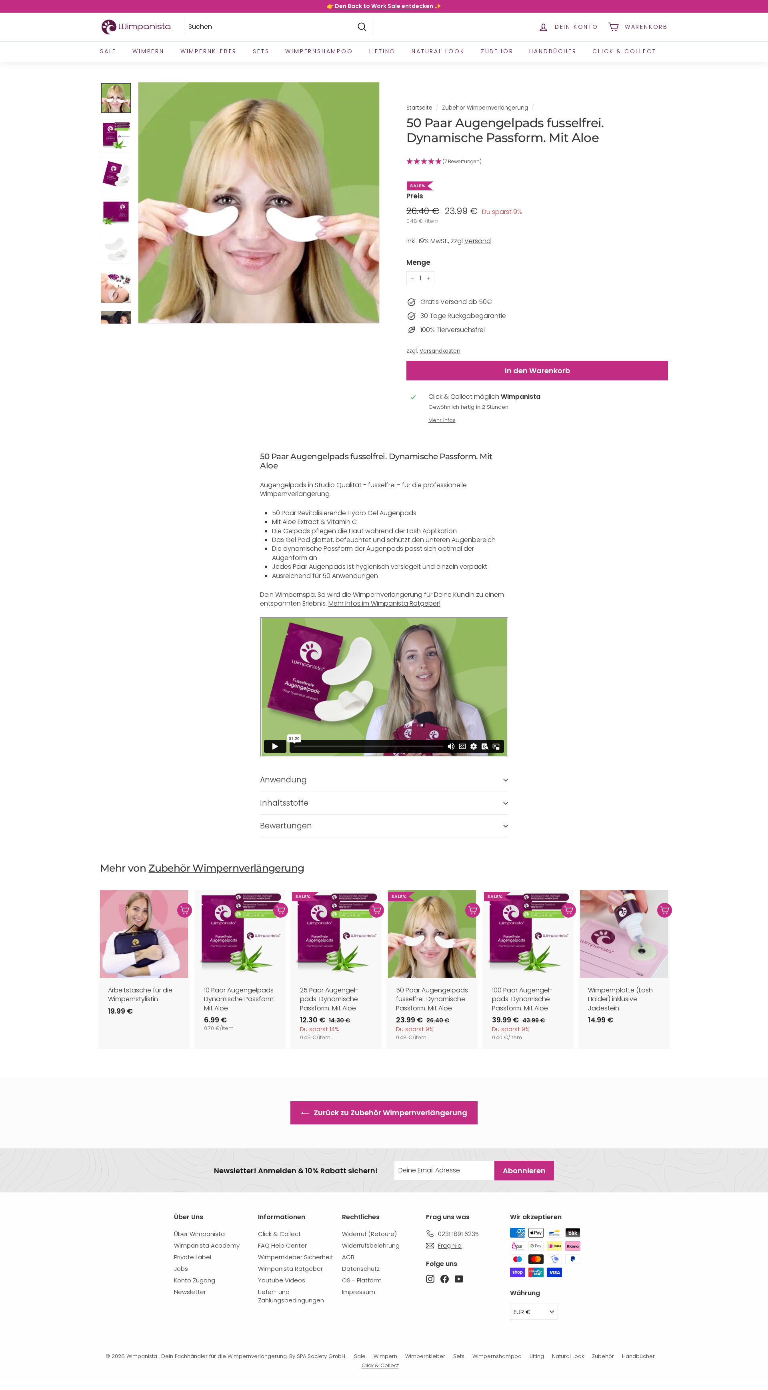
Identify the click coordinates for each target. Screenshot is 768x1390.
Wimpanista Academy (207, 1245)
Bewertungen (286, 825)
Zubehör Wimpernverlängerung (485, 108)
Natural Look (438, 51)
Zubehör (497, 51)
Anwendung (283, 779)
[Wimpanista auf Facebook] (444, 1278)
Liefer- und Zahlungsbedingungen (291, 1296)
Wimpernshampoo (319, 51)
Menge (418, 262)
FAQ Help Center (282, 1245)
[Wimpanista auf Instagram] (430, 1278)
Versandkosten (440, 351)
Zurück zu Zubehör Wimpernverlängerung (389, 1113)
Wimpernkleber (208, 51)
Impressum (358, 1292)
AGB (348, 1257)
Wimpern (148, 51)
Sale (108, 51)
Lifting (382, 51)
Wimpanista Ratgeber (290, 1268)
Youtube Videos (281, 1280)
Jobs (181, 1268)
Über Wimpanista (199, 1234)
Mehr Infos (442, 420)
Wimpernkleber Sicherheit (295, 1257)
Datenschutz (361, 1268)
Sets (261, 51)
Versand (477, 241)
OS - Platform (362, 1280)
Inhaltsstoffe (284, 803)
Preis (414, 196)
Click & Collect (624, 51)
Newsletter (190, 1292)
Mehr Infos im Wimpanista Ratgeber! (384, 603)
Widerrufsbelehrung (371, 1245)
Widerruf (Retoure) (369, 1234)
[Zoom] (258, 202)
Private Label (192, 1257)
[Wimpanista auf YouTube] (459, 1278)
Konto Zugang (194, 1280)
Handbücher (552, 51)
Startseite (419, 108)
